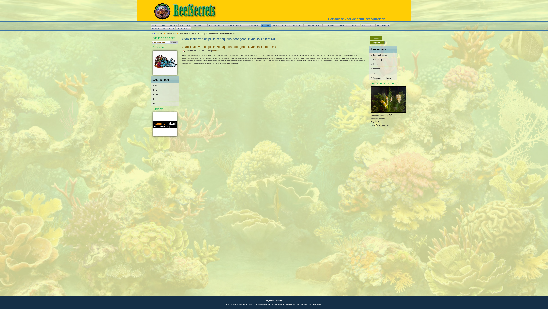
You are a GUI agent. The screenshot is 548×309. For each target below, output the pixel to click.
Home (155, 25)
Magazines (343, 25)
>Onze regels (376, 64)
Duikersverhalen (231, 25)
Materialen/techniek (163, 29)
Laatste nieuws (169, 25)
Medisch (297, 25)
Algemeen (214, 25)
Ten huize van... (251, 25)
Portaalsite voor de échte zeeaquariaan (356, 19)
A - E (155, 85)
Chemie (266, 25)
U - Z (155, 104)
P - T (155, 99)
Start (153, 34)
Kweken (286, 25)
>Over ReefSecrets (379, 55)
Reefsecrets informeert (193, 25)
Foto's (355, 25)
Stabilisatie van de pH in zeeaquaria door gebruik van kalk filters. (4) (229, 47)
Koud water (368, 25)
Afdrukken (216, 51)
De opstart (330, 25)
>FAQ (373, 73)
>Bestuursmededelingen (381, 78)
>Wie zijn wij (376, 60)
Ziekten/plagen (313, 25)
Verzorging (183, 29)
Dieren (275, 25)
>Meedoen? (376, 69)
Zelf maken (383, 25)
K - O (155, 94)
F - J (155, 90)
